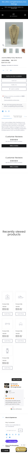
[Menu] (2, 15)
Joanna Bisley (5, 60)
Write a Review (17, 379)
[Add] (11, 70)
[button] (25, 15)
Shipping (4, 65)
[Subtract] (3, 70)
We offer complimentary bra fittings (14, 3)
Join (20, 430)
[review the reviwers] (6, 396)
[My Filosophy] (14, 15)
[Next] (25, 34)
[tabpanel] (14, 125)
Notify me (14, 85)
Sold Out (14, 80)
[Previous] (2, 34)
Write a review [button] (14, 146)
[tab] (7, 116)
